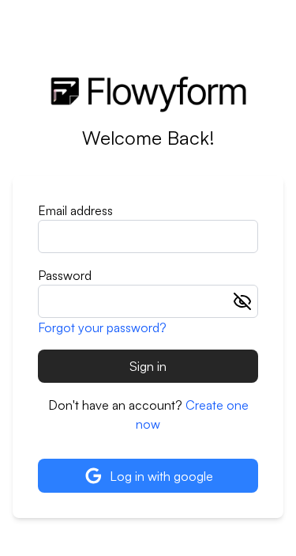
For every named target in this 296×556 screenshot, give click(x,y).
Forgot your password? (102, 327)
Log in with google (161, 476)
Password (65, 275)
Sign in (148, 366)
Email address (75, 210)
